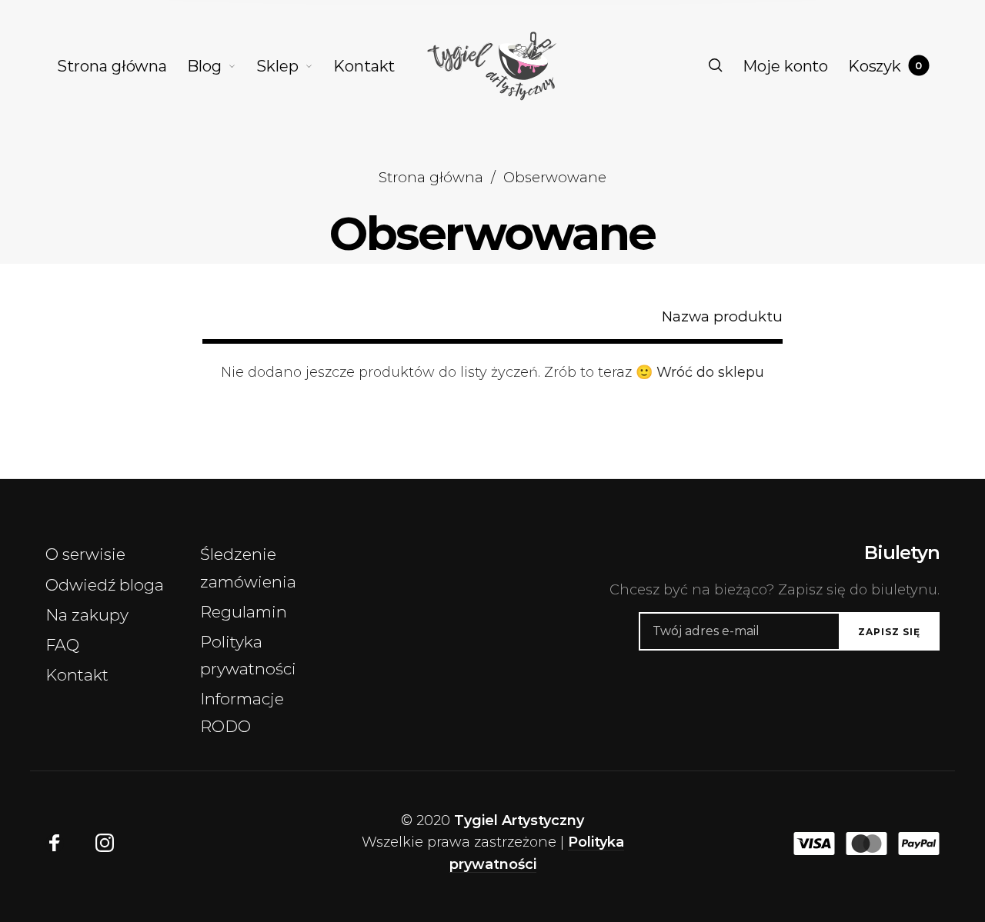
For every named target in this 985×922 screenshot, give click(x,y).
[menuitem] (122, 66)
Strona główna (431, 177)
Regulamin (243, 611)
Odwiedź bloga (104, 584)
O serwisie (85, 554)
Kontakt (77, 674)
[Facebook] (54, 843)
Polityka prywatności (248, 655)
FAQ (62, 644)
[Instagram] (104, 843)
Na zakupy (87, 614)
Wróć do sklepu (710, 372)
